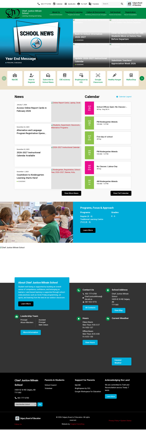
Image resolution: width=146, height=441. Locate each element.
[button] (142, 78)
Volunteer (48, 388)
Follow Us (18, 424)
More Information (30, 332)
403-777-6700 (91, 294)
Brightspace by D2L (83, 388)
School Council (50, 385)
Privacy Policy (114, 421)
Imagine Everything (77, 424)
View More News (71, 193)
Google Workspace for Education (88, 391)
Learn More (88, 230)
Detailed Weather (118, 361)
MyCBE (78, 385)
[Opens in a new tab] (134, 3)
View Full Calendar (121, 193)
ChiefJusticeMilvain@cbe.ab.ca (93, 297)
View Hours (90, 342)
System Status (126, 421)
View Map (119, 310)
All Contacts (90, 308)
